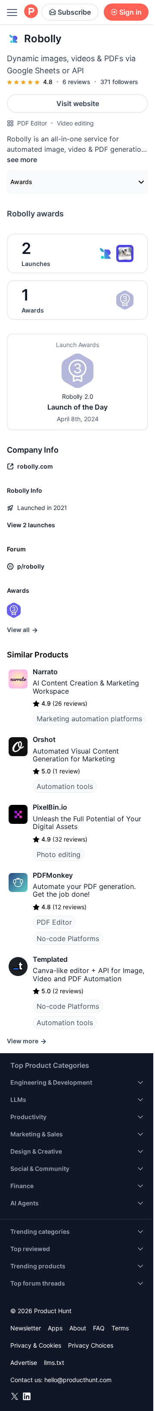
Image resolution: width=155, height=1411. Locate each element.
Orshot (44, 739)
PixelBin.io (50, 807)
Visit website (77, 103)
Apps (55, 1328)
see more (22, 159)
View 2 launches (31, 525)
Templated (50, 959)
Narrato (45, 671)
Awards (21, 181)
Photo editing (59, 854)
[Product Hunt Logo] (31, 11)
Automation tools (65, 786)
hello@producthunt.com (78, 1379)
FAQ (99, 1328)
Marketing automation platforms (89, 718)
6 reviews (76, 81)
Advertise (23, 1362)
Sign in (130, 12)
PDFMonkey (53, 875)
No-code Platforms (68, 938)
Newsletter (25, 1328)
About (77, 1328)
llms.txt (54, 1362)
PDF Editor (32, 123)
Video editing (75, 123)
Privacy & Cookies (35, 1345)
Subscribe (74, 12)
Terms (120, 1328)
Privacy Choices (90, 1345)
